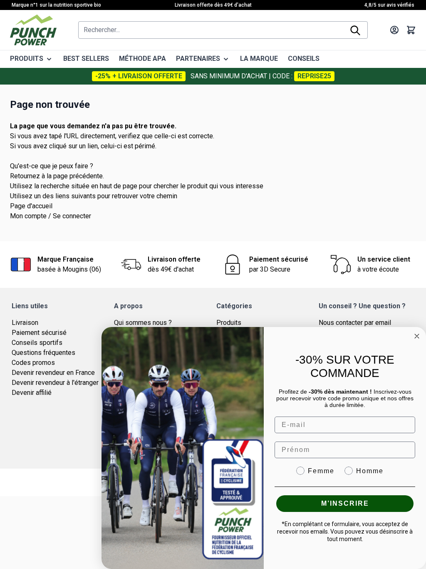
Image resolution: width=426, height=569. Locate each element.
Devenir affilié (32, 393)
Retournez (25, 176)
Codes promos (33, 363)
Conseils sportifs (37, 343)
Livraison (25, 323)
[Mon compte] (394, 30)
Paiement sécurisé (39, 333)
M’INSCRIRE (345, 503)
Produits (228, 323)
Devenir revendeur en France (53, 373)
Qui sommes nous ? (143, 323)
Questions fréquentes (43, 353)
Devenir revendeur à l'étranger (55, 383)
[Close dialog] (417, 336)
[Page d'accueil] (33, 30)
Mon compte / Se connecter (50, 216)
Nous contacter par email (355, 323)
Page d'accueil (31, 206)
